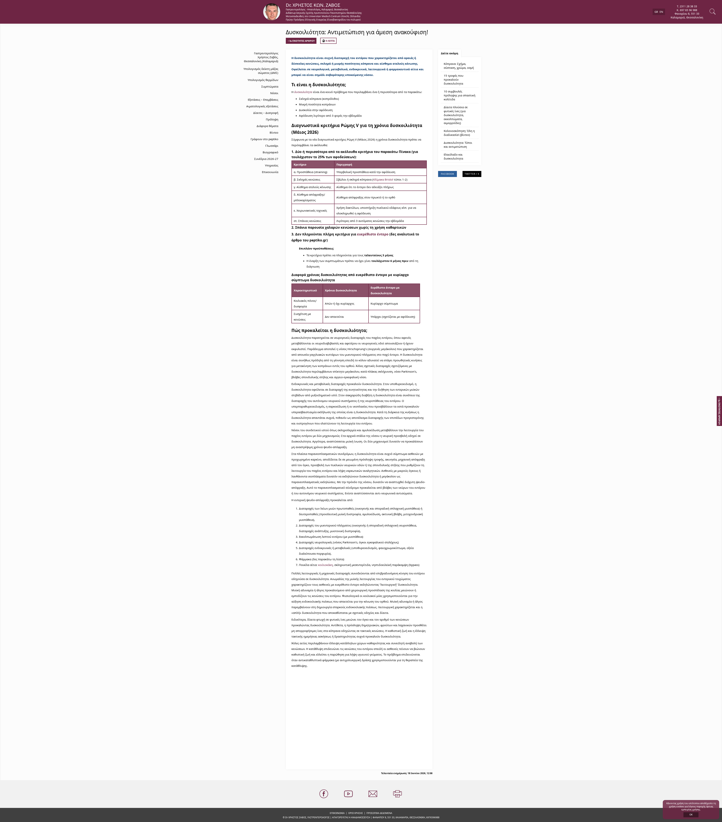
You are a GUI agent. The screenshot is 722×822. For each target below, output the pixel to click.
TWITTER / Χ (472, 173)
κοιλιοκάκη (325, 565)
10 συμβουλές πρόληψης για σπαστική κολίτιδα (459, 95)
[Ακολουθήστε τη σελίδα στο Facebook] (324, 794)
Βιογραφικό (270, 152)
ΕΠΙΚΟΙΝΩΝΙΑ (337, 813)
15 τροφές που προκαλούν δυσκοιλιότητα (453, 79)
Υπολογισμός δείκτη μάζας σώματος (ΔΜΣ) (260, 71)
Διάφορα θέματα (267, 126)
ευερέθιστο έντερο (372, 234)
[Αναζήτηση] (713, 12)
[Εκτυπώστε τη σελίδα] (398, 794)
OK (690, 814)
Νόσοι (274, 93)
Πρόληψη (272, 119)
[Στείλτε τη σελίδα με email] (373, 794)
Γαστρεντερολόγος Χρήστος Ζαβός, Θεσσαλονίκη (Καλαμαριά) (261, 57)
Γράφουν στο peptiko (264, 139)
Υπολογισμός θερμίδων (263, 80)
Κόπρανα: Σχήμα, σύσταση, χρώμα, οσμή (459, 66)
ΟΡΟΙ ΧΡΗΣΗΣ (355, 813)
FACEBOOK (447, 173)
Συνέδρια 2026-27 (266, 159)
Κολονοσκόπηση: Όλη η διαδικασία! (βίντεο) (459, 133)
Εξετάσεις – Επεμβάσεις (263, 99)
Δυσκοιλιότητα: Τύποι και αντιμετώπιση (458, 144)
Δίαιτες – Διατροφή (265, 113)
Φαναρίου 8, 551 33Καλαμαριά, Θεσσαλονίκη (687, 15)
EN (661, 12)
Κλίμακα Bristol (383, 179)
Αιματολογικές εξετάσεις (262, 106)
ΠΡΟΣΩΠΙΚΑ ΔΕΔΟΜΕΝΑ (379, 813)
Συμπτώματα (269, 86)
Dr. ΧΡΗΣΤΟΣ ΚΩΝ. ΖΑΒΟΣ (313, 5)
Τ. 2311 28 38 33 (687, 6)
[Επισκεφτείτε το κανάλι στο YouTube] (348, 794)
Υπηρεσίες (271, 165)
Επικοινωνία (270, 172)
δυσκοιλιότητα (303, 92)
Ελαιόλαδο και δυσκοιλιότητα (453, 156)
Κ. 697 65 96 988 (687, 10)
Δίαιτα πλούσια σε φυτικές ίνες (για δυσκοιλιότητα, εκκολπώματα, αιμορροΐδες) (456, 115)
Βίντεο (274, 132)
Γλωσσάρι (271, 145)
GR (656, 12)
